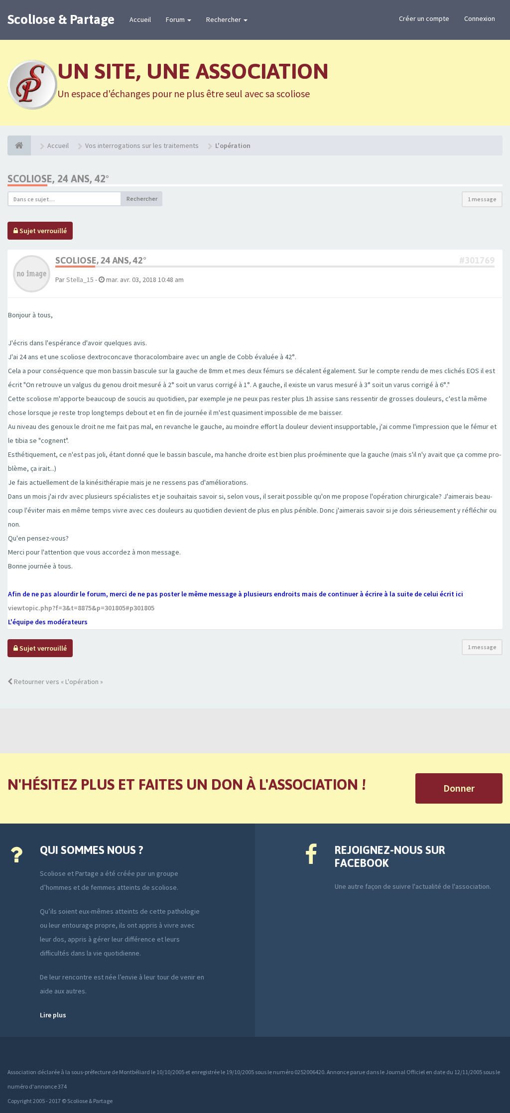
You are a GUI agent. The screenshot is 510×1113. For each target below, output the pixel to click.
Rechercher (224, 19)
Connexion (479, 18)
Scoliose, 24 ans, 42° (58, 178)
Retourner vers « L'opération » (57, 681)
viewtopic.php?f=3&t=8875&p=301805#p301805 (81, 607)
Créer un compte (424, 18)
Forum (176, 19)
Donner (459, 788)
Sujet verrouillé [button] (42, 230)
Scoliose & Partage (61, 19)
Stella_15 (80, 279)
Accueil (140, 19)
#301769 (477, 260)
